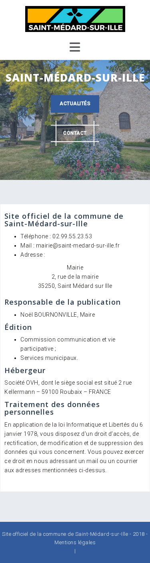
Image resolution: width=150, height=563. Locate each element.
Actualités (75, 103)
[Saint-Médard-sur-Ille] (75, 18)
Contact (75, 133)
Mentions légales (75, 542)
